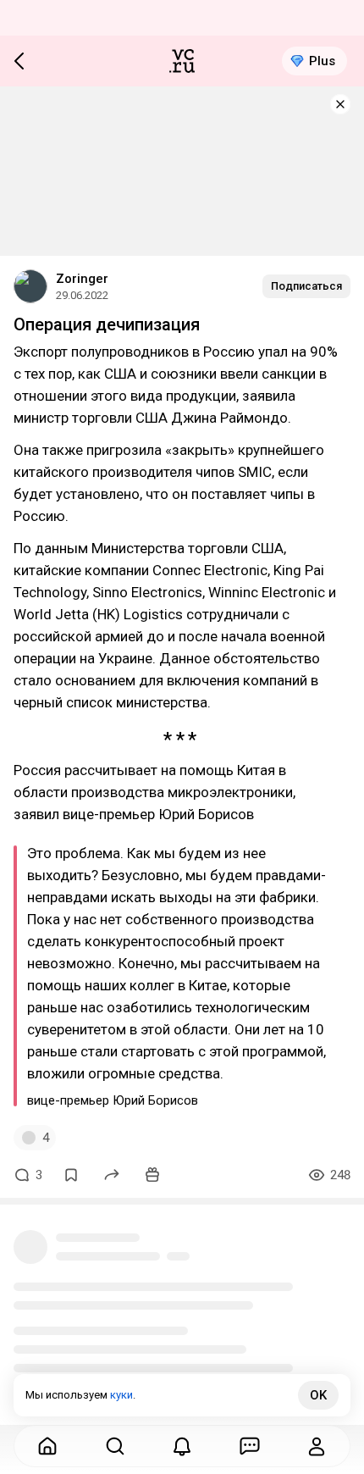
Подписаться (306, 286)
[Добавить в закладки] (71, 1175)
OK (318, 1395)
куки (121, 1394)
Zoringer (82, 278)
